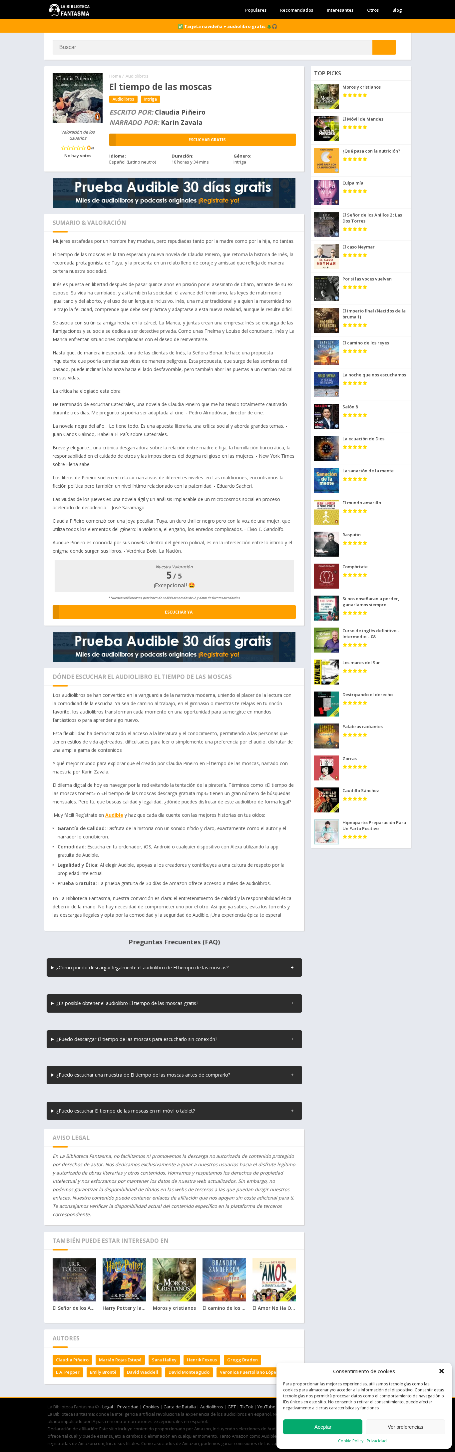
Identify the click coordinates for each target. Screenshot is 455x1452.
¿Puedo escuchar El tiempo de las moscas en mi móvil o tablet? (125, 1111)
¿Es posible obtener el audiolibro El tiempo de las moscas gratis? (127, 1003)
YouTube (266, 1407)
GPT (232, 1407)
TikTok (246, 1407)
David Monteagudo (189, 1372)
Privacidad (377, 1441)
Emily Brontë (103, 1372)
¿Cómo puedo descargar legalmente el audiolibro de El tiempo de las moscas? (142, 967)
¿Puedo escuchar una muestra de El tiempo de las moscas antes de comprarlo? (143, 1075)
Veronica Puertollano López (249, 1372)
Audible (114, 815)
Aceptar (322, 1427)
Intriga (150, 99)
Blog (397, 10)
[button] (441, 1371)
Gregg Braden (242, 1360)
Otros (373, 10)
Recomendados (296, 10)
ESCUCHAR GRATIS (207, 140)
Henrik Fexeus (202, 1360)
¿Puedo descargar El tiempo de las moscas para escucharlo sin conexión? (137, 1039)
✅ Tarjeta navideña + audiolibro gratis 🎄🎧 (227, 26)
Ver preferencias (405, 1427)
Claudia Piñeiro (72, 1360)
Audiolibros (137, 76)
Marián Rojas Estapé (120, 1360)
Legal (107, 1407)
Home (115, 76)
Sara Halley (164, 1360)
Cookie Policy (350, 1441)
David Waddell (142, 1372)
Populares (255, 10)
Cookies (151, 1407)
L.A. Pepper (68, 1372)
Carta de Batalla (180, 1407)
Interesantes (340, 10)
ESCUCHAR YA (179, 612)
